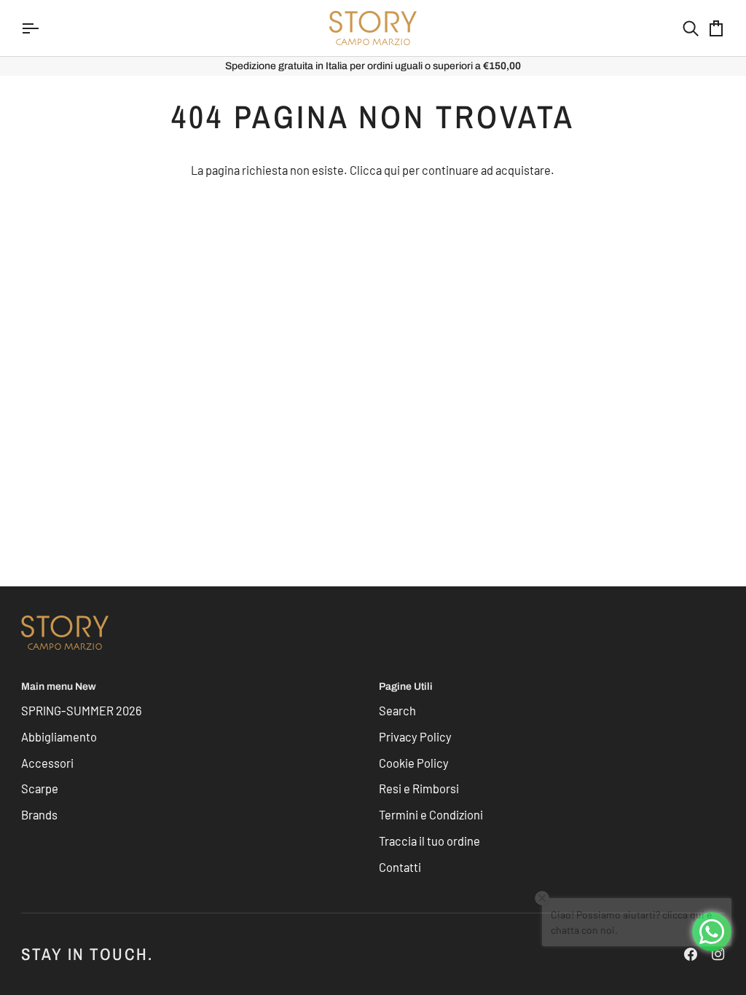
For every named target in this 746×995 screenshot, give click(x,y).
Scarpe (39, 788)
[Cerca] (677, 28)
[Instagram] (718, 954)
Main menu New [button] (58, 686)
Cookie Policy (414, 762)
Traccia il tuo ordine (429, 840)
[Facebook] (690, 954)
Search (397, 710)
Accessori (47, 762)
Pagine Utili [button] (406, 686)
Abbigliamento (59, 736)
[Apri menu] (43, 28)
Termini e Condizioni (431, 814)
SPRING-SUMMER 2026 (81, 710)
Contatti (400, 867)
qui (392, 169)
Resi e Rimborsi (419, 788)
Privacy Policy (415, 736)
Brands (39, 814)
